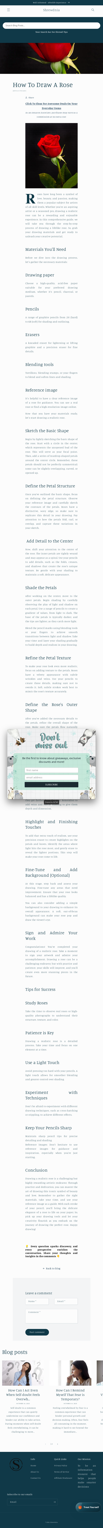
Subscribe (51, 784)
